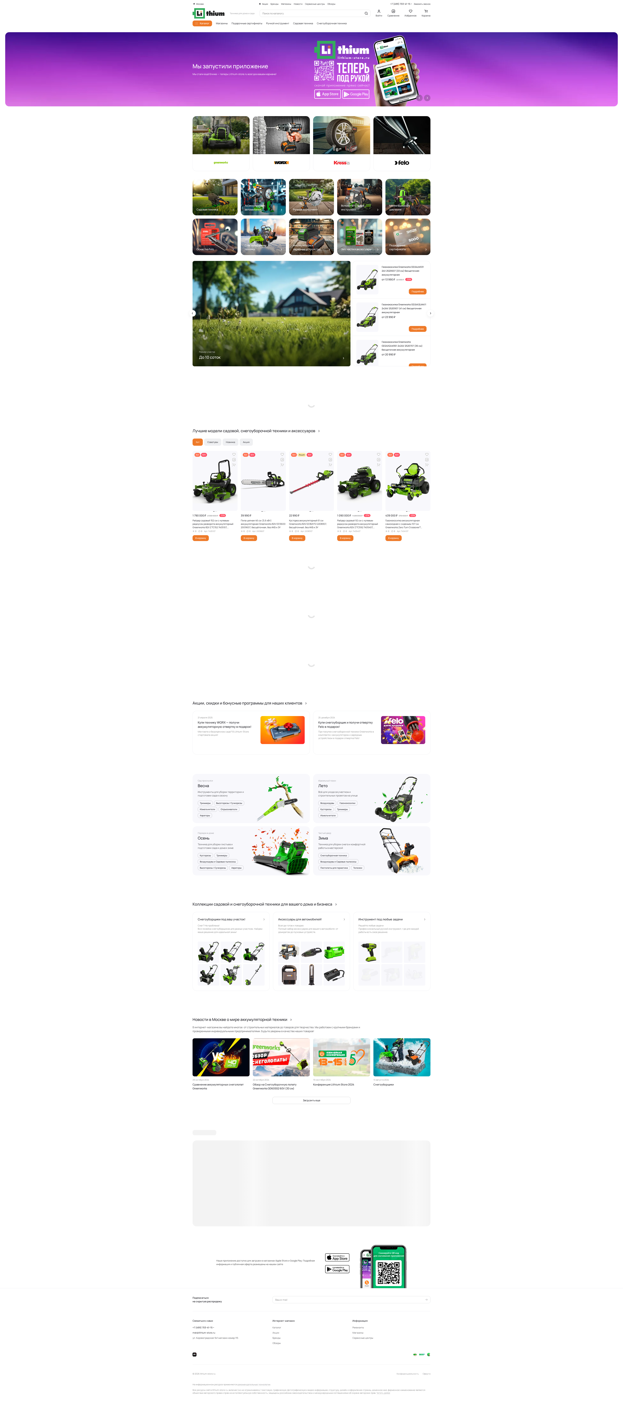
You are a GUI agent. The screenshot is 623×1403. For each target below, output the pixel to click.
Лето (323, 785)
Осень (203, 838)
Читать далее (383, 1392)
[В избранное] (234, 454)
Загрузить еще (311, 1100)
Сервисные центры (362, 1337)
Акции (276, 1332)
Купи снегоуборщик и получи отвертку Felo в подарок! (345, 724)
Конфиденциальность (408, 1373)
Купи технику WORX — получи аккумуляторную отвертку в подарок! (224, 724)
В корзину (200, 538)
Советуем (212, 442)
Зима (323, 838)
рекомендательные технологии (254, 1384)
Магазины (357, 1332)
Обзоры (277, 1343)
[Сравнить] (234, 459)
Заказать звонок (422, 4)
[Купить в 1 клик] (234, 465)
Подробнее (418, 291)
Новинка (230, 442)
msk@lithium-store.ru (204, 1332)
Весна (203, 785)
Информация (360, 1320)
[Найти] (366, 13)
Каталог (277, 1327)
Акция (246, 442)
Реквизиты (358, 1327)
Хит (198, 442)
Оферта (426, 1373)
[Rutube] (194, 1354)
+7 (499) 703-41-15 (400, 3)
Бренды (276, 1337)
